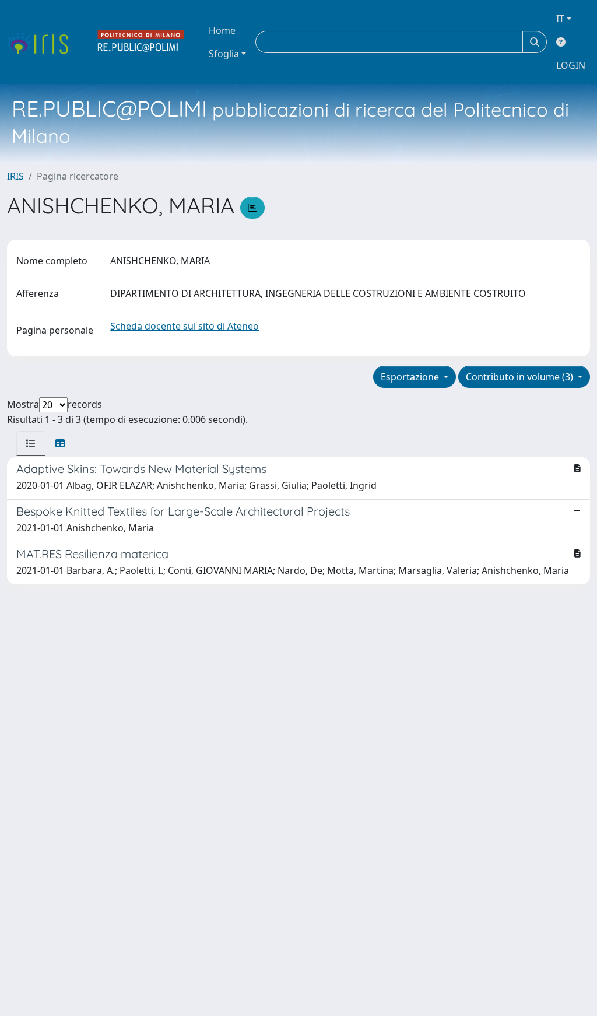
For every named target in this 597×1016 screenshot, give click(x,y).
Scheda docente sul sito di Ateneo (184, 326)
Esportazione (411, 376)
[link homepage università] (141, 42)
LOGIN (570, 65)
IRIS (15, 176)
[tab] (30, 443)
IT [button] (560, 18)
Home (222, 30)
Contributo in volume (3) (520, 376)
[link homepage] (42, 42)
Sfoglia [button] (224, 53)
